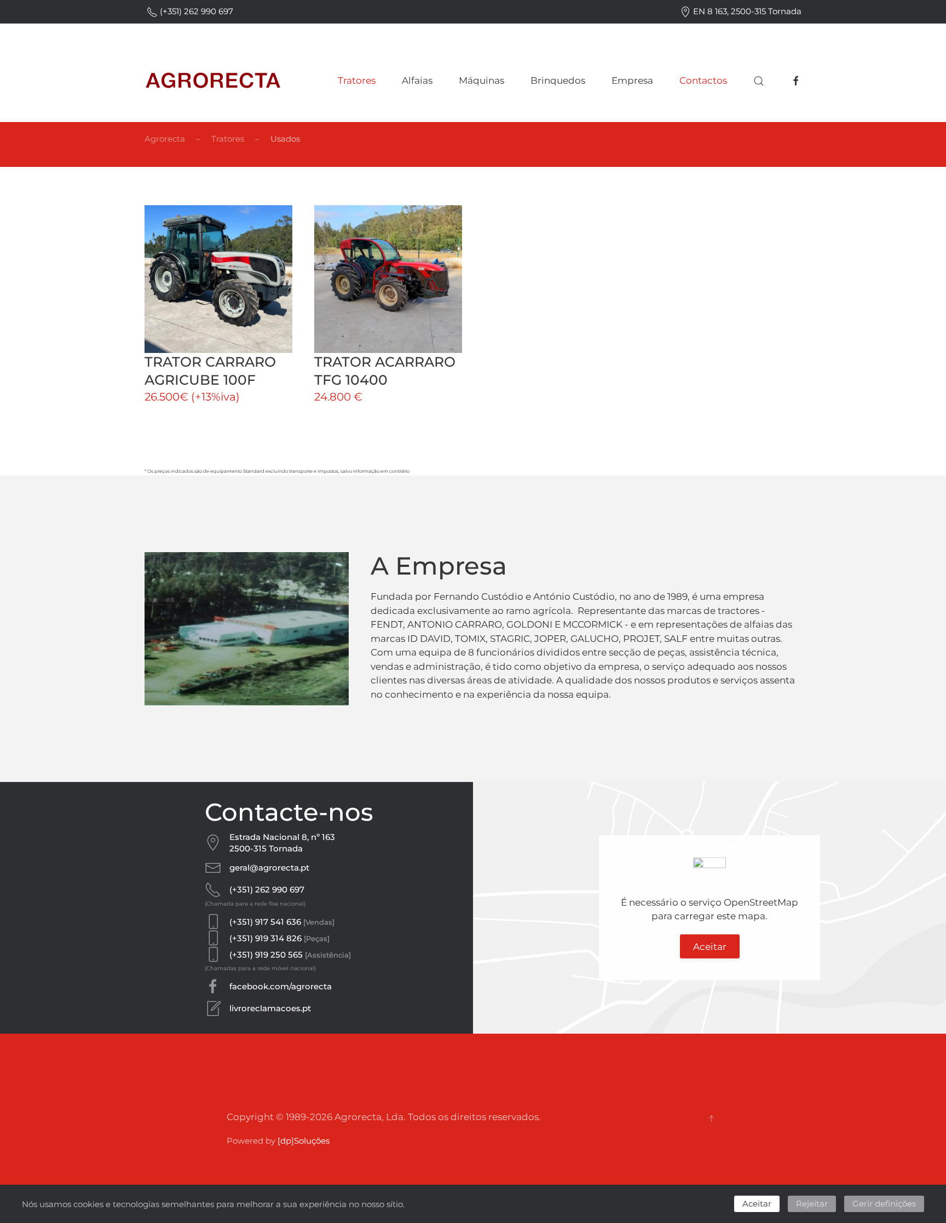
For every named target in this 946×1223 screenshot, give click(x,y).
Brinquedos (557, 80)
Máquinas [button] (481, 80)
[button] (758, 81)
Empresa (632, 80)
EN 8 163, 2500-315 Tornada (746, 11)
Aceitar (709, 946)
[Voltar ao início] (213, 81)
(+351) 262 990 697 (195, 11)
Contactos (703, 80)
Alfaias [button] (417, 80)
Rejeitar (812, 1203)
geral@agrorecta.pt (269, 867)
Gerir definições (884, 1203)
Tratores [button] (357, 80)
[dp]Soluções (304, 1140)
